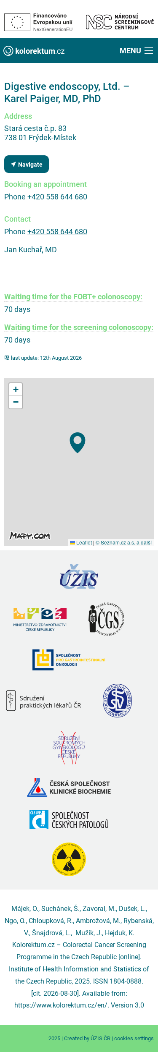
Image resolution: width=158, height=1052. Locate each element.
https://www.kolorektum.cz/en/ (60, 1005)
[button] (137, 50)
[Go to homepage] (33, 50)
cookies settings (134, 1038)
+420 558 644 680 (57, 196)
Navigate (30, 164)
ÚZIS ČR (100, 1038)
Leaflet (83, 542)
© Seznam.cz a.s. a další (124, 542)
